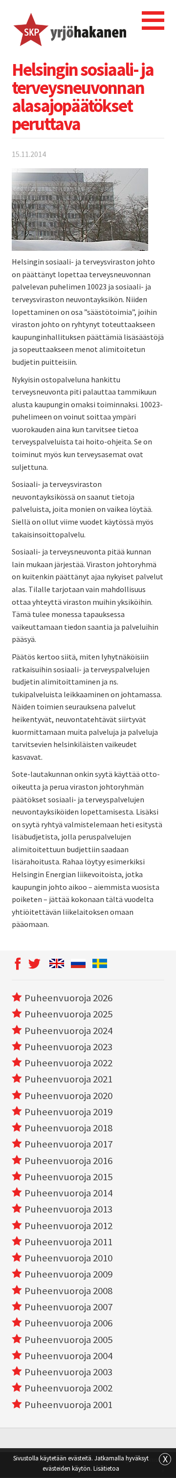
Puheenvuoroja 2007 (68, 1307)
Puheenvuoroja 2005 (68, 1339)
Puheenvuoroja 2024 (68, 1030)
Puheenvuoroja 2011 (68, 1241)
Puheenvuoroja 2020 (68, 1095)
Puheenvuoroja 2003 (68, 1372)
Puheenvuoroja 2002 (68, 1388)
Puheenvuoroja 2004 (68, 1355)
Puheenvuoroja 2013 (68, 1209)
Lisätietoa (106, 1468)
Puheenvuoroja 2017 (68, 1144)
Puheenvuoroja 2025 (68, 1014)
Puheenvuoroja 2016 (68, 1160)
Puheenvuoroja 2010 (68, 1258)
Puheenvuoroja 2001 (68, 1404)
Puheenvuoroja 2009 (68, 1274)
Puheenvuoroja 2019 (68, 1111)
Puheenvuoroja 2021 (68, 1079)
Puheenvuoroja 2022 (68, 1063)
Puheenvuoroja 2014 (68, 1193)
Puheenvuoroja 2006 (68, 1323)
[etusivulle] (69, 28)
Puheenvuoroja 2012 (68, 1225)
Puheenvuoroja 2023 (68, 1046)
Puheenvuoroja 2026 (68, 998)
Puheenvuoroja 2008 (68, 1290)
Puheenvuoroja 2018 (68, 1128)
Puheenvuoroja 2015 (68, 1176)
